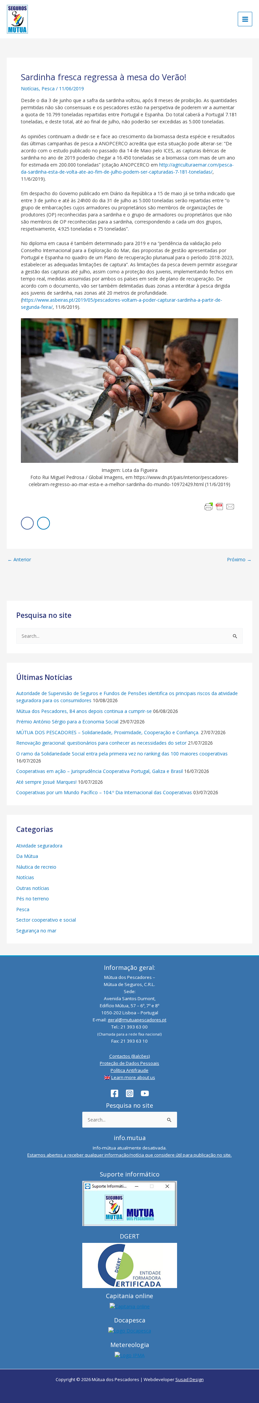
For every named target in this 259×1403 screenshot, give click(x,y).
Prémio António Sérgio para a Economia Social (67, 721)
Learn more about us (133, 1077)
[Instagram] (129, 1093)
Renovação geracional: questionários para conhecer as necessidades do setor (101, 743)
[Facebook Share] (27, 523)
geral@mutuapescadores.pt (137, 1020)
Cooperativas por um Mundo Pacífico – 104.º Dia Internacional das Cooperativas (104, 792)
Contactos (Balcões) (129, 1056)
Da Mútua (27, 856)
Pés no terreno (32, 898)
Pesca (48, 88)
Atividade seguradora (39, 845)
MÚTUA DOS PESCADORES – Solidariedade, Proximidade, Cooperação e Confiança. (107, 732)
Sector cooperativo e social (46, 920)
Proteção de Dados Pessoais (129, 1063)
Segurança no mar (36, 930)
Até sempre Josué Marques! (46, 782)
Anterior (19, 559)
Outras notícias (32, 888)
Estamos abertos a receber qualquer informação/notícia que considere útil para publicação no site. (129, 1155)
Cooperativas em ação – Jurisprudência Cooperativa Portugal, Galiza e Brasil (99, 771)
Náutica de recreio (36, 867)
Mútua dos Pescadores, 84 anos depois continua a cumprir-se (84, 711)
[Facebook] (114, 1093)
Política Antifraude (129, 1070)
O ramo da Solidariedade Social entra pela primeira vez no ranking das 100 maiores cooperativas (122, 753)
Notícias (30, 88)
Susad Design (189, 1379)
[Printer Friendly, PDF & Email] (219, 507)
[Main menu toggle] (245, 19)
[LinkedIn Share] (43, 523)
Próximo (239, 559)
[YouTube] (145, 1093)
